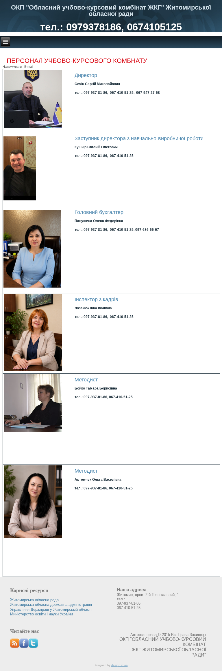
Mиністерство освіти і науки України (41, 614)
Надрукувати (13, 66)
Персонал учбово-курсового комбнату (77, 60)
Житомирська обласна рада (34, 600)
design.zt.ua (119, 665)
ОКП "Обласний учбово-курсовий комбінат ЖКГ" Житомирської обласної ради (111, 10)
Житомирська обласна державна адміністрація (51, 604)
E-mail (28, 66)
